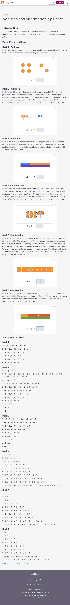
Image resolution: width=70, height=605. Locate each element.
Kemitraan (35, 601)
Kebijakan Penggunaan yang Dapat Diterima (35, 592)
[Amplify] (35, 574)
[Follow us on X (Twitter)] (30, 579)
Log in (52, 3)
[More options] (67, 3)
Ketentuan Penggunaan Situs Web (35, 595)
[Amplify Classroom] (2, 2)
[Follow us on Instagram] (36, 579)
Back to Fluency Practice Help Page (16, 563)
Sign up (60, 3)
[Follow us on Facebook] (33, 579)
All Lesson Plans (11, 15)
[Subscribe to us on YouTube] (39, 579)
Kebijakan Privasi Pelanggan (35, 589)
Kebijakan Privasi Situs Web (35, 598)
